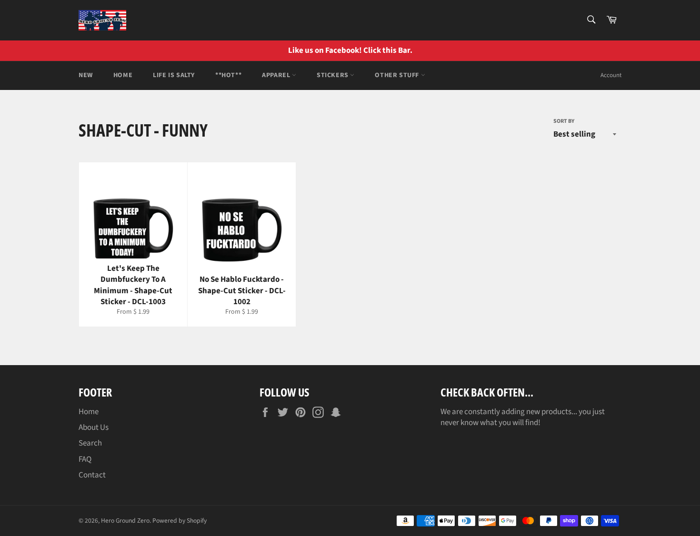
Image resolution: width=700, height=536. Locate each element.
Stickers (333, 75)
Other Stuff (397, 75)
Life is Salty (174, 75)
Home (122, 75)
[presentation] (685, 50)
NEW (86, 75)
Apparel (277, 75)
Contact (92, 475)
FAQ (85, 459)
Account (610, 75)
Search (90, 443)
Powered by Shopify (179, 520)
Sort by (563, 121)
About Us (94, 427)
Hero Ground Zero (125, 520)
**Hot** (228, 75)
